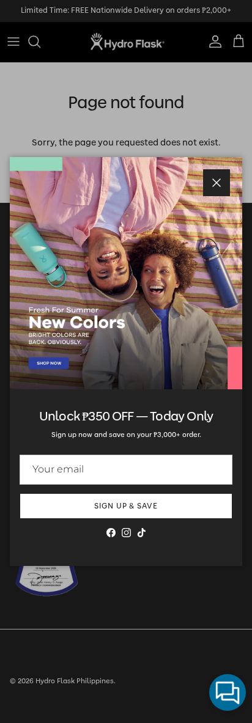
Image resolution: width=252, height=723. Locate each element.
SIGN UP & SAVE (126, 506)
